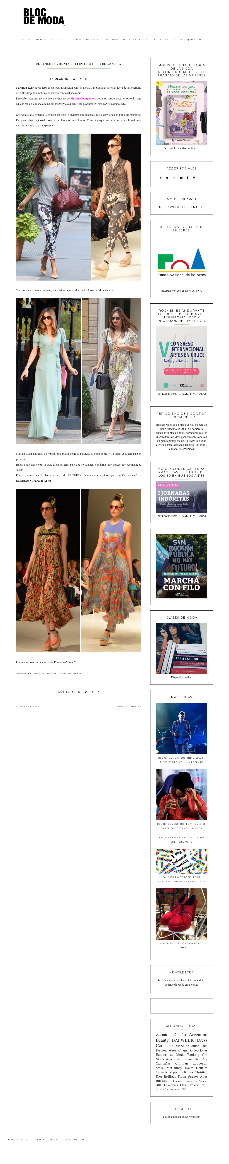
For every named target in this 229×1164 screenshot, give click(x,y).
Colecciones (198, 1050)
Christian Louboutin (191, 1063)
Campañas (163, 1063)
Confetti (91, 120)
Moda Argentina (168, 1059)
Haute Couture (196, 1067)
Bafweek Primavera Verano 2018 (171, 1089)
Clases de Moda (46, 1140)
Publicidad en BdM (75, 1140)
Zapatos (111, 40)
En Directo (159, 40)
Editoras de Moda (170, 1054)
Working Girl (197, 1054)
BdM (177, 40)
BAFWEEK (183, 1040)
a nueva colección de (70, 98)
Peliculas (187, 1072)
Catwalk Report (167, 1072)
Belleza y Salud (134, 40)
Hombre (74, 40)
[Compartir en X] (74, 79)
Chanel (183, 1050)
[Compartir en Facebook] (80, 79)
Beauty (162, 1040)
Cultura (56, 40)
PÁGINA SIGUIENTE (128, 706)
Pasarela (92, 40)
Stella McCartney (169, 1067)
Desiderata (22, 481)
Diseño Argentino (190, 1034)
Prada (182, 1076)
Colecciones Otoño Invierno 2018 (185, 1085)
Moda (25, 40)
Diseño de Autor (186, 1045)
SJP (170, 1045)
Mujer (40, 40)
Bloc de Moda (17, 1140)
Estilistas (170, 1076)
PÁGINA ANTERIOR (28, 706)
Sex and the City (194, 1059)
